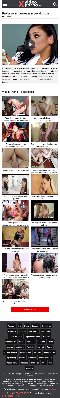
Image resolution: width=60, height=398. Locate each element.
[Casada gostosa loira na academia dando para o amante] (15, 210)
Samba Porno (49, 352)
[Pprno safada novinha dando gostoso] (15, 184)
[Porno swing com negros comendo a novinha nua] (15, 132)
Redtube (37, 352)
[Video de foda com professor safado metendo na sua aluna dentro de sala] (15, 106)
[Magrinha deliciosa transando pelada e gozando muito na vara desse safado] (15, 263)
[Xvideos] (30, 4)
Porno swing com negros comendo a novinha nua (16, 145)
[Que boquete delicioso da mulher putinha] (44, 210)
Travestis (32, 357)
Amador (11, 326)
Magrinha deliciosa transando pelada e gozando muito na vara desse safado (16, 277)
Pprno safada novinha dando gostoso (15, 197)
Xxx (50, 362)
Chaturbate (45, 331)
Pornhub (30, 347)
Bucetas (22, 331)
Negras (10, 347)
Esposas (46, 336)
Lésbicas (41, 341)
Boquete (35, 326)
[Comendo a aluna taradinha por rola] (15, 289)
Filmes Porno (10, 341)
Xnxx (44, 362)
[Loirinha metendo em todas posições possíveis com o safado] (44, 158)
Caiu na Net (33, 331)
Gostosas (31, 341)
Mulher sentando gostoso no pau (16, 170)
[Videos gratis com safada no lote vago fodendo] (44, 263)
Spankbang (11, 357)
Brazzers (12, 331)
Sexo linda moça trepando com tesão (44, 197)
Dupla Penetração (32, 336)
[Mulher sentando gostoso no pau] (15, 158)
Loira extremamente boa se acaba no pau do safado (44, 250)
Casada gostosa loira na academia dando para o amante (16, 224)
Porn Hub (40, 347)
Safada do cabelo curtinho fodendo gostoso (44, 119)
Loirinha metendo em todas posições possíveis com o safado (44, 171)
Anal (19, 326)
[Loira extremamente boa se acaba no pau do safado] (44, 237)
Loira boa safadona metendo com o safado (15, 250)
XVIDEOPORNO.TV (21, 393)
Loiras (50, 341)
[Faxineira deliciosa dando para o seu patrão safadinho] (44, 132)
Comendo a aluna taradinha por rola (16, 302)
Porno (49, 347)
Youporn (29, 368)
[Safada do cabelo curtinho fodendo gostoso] (44, 106)
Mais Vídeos (30, 310)
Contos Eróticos (15, 336)
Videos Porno (12, 362)
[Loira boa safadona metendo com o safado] (15, 237)
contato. (53, 389)
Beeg (26, 326)
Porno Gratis (25, 352)
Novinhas (20, 347)
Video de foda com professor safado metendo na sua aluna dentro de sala (16, 120)
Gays (21, 341)
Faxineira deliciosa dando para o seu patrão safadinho (44, 145)
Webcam (24, 362)
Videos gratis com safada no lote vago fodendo (44, 276)
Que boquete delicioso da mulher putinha (44, 224)
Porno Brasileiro (10, 352)
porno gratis (7, 395)
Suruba (22, 357)
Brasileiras (46, 326)
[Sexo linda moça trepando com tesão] (44, 184)
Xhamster (35, 362)
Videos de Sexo (45, 357)
